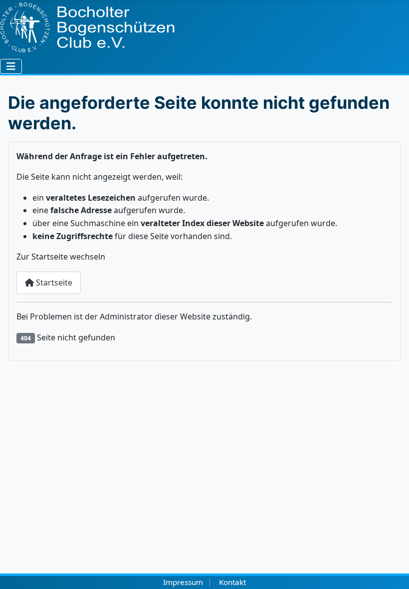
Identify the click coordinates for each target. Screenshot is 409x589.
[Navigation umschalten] (11, 66)
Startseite (53, 282)
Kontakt (232, 582)
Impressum (183, 582)
